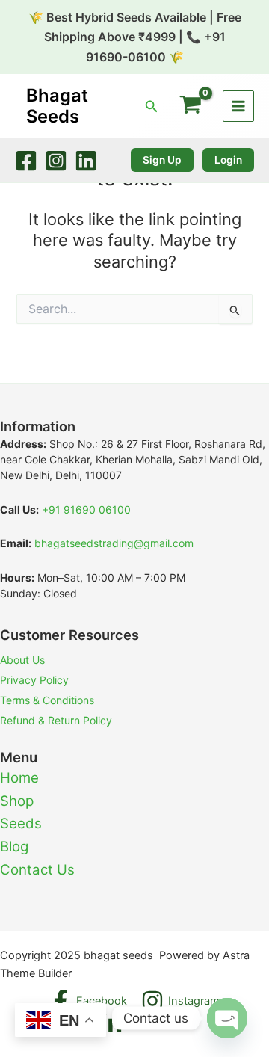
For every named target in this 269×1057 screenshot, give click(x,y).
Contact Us (37, 869)
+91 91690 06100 (86, 509)
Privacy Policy (34, 680)
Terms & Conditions (47, 700)
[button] (151, 106)
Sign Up (162, 160)
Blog (14, 846)
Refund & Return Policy (56, 720)
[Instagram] (56, 161)
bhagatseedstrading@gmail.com (114, 543)
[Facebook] (26, 161)
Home (19, 777)
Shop (17, 801)
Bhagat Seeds (57, 105)
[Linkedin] (86, 161)
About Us (22, 659)
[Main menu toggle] (238, 106)
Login (228, 160)
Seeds (21, 823)
